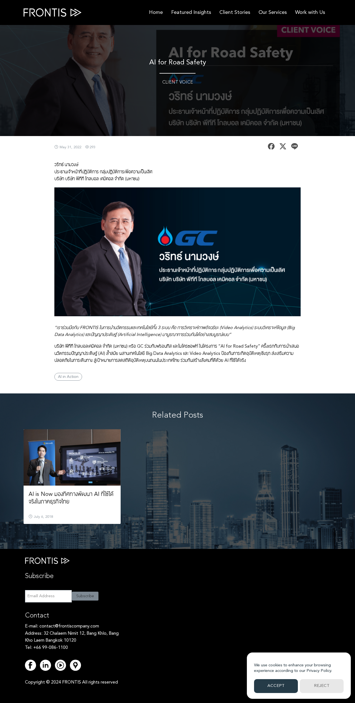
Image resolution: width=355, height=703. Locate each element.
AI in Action (68, 377)
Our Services (272, 12)
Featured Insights (191, 12)
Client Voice (177, 82)
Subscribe (85, 596)
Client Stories (234, 12)
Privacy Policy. (319, 671)
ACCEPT (276, 686)
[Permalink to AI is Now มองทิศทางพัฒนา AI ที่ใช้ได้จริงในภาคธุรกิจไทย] (72, 457)
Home (156, 12)
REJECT (321, 686)
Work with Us (310, 12)
